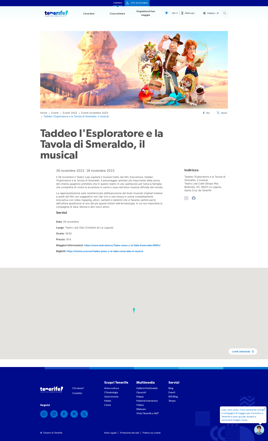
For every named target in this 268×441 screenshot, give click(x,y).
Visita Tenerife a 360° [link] (147, 413)
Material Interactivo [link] (147, 400)
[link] (43, 112)
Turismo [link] (117, 3)
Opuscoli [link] (141, 392)
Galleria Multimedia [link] (147, 388)
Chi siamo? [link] (78, 388)
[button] (134, 310)
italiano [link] (211, 13)
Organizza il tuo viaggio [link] (145, 13)
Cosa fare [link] (88, 13)
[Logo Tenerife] (56, 14)
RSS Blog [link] (173, 396)
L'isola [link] (107, 404)
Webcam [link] (190, 13)
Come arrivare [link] (241, 351)
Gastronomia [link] (111, 396)
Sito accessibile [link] (139, 3)
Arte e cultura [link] (111, 388)
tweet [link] (224, 112)
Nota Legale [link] (110, 432)
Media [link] (107, 400)
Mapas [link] (140, 396)
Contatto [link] (77, 393)
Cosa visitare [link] (117, 13)
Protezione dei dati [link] (129, 432)
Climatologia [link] (111, 392)
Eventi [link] (171, 392)
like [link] (208, 112)
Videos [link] (140, 404)
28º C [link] (175, 13)
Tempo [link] (172, 400)
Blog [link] (170, 388)
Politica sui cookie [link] (152, 432)
